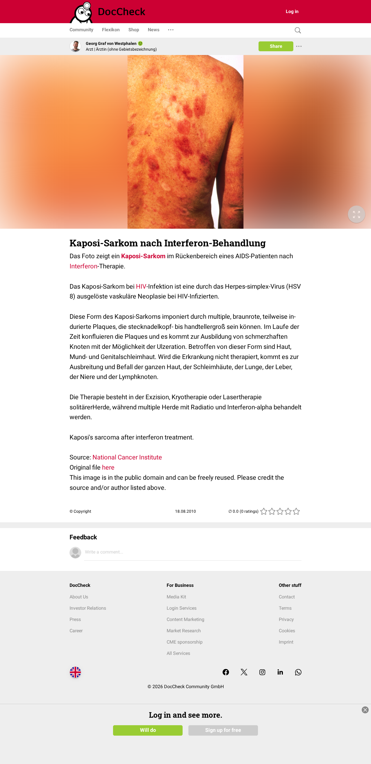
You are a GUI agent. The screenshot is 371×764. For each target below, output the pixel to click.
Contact (287, 597)
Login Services (182, 608)
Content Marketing (185, 619)
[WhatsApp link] (298, 672)
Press (75, 619)
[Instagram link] (262, 672)
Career (76, 630)
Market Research (184, 630)
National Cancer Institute (127, 457)
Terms (285, 608)
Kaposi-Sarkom (143, 256)
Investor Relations (88, 608)
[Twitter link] (244, 672)
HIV (141, 286)
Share (276, 46)
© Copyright (80, 511)
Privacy (286, 619)
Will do (148, 730)
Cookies (287, 630)
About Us (79, 597)
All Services (178, 653)
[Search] (296, 30)
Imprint (286, 642)
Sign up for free (223, 730)
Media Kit (176, 597)
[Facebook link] (226, 672)
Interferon (83, 266)
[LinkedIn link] (280, 672)
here (108, 467)
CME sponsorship (185, 642)
